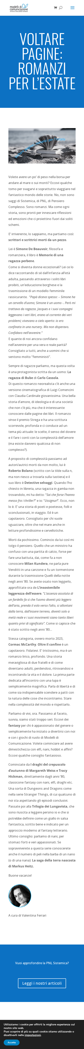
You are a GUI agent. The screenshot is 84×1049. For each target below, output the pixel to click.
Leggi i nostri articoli (42, 983)
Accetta (12, 1042)
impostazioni (33, 1035)
